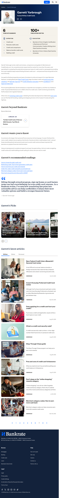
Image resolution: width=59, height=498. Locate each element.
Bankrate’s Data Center (6, 464)
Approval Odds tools (7, 83)
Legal (2, 473)
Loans (2, 461)
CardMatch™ (47, 81)
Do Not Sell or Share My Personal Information (12, 482)
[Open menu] (56, 2)
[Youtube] (14, 490)
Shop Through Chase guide (36, 344)
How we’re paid (34, 451)
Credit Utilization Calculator (30, 81)
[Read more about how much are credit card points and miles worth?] (37, 225)
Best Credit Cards (23, 79)
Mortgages (4, 451)
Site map (32, 454)
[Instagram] (8, 490)
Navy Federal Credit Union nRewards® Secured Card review (39, 262)
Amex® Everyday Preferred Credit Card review (40, 284)
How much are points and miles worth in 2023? (14, 173)
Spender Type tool (15, 81)
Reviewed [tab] (21, 254)
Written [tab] (5, 254)
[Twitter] (5, 490)
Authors (3, 7)
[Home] (7, 2)
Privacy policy (4, 476)
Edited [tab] (13, 254)
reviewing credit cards (16, 95)
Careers (32, 458)
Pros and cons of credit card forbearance (41, 361)
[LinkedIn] (11, 490)
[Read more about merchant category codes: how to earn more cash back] (13, 225)
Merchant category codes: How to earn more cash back (16, 171)
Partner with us (34, 464)
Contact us (33, 461)
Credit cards (4, 458)
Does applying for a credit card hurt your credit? (40, 307)
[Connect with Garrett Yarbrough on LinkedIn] (17, 19)
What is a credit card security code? (39, 326)
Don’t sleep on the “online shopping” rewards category (39, 380)
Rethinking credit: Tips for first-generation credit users (16, 164)
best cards (54, 95)
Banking (3, 454)
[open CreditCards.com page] (15, 120)
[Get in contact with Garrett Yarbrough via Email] (20, 19)
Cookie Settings (5, 479)
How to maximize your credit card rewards (13, 166)
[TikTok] (17, 490)
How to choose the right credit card (11, 162)
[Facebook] (2, 490)
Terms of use (4, 485)
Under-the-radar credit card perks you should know (15, 168)
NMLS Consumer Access (25, 438)
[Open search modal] (52, 2)
